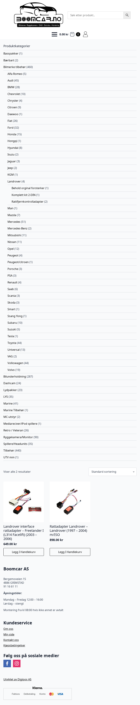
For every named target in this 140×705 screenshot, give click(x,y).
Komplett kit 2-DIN (24, 195)
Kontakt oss (11, 640)
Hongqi (12, 141)
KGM (11, 174)
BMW (11, 87)
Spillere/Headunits (15, 444)
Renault (12, 282)
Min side (8, 634)
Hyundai (13, 148)
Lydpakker (10, 390)
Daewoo (13, 114)
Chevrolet (14, 94)
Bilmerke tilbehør (14, 67)
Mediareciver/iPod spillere (20, 424)
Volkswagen (15, 363)
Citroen (12, 107)
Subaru (12, 323)
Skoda (12, 302)
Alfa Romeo (15, 74)
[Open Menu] (54, 34)
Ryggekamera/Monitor (18, 437)
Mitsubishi (14, 235)
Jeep (10, 168)
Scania (12, 296)
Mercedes (14, 222)
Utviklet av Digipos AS (17, 679)
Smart (11, 309)
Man (10, 208)
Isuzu (11, 154)
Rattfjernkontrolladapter (28, 201)
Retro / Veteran (13, 430)
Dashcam (9, 383)
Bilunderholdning (14, 376)
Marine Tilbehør (13, 410)
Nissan (12, 242)
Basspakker (10, 53)
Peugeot (13, 255)
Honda (12, 134)
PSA (10, 275)
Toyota (12, 343)
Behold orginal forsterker (28, 188)
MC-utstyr (9, 417)
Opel (11, 249)
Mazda (12, 215)
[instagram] (16, 663)
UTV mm (9, 457)
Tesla (11, 336)
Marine (8, 403)
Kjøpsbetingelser (14, 645)
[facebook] (7, 663)
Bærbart (8, 60)
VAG (10, 356)
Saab (11, 289)
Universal (14, 350)
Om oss (8, 629)
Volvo (11, 370)
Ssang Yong (15, 316)
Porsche (13, 269)
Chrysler (13, 100)
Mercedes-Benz (17, 228)
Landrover (14, 181)
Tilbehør (8, 450)
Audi (10, 80)
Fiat (10, 121)
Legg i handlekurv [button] (24, 552)
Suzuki (12, 329)
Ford (10, 127)
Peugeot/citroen (18, 262)
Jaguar (12, 161)
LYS (5, 397)
